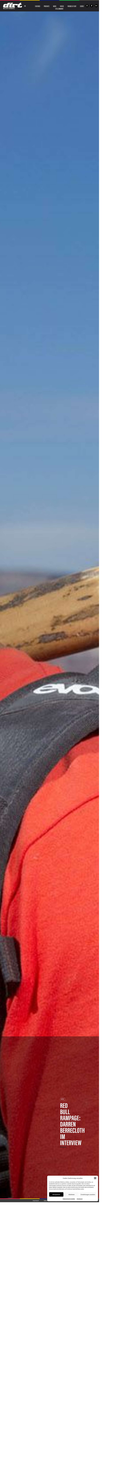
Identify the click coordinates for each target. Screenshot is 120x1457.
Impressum (79, 1199)
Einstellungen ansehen (88, 1194)
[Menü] (25, 6)
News (54, 6)
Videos (62, 6)
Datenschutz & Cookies (69, 1199)
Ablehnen (71, 1194)
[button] (95, 1178)
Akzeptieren (56, 1194)
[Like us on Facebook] (91, 5)
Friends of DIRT (71, 6)
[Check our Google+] (96, 5)
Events (82, 6)
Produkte (46, 6)
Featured (37, 6)
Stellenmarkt (59, 8)
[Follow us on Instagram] (87, 5)
